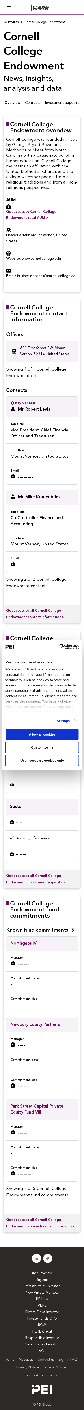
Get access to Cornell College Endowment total (31, 215)
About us (26, 1360)
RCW (42, 1325)
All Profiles (11, 22)
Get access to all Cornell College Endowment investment (36, 879)
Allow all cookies (42, 734)
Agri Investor (42, 1273)
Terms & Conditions (41, 1375)
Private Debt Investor (42, 1312)
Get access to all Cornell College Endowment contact (35, 614)
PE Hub (42, 1299)
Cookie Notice (54, 1367)
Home (10, 1360)
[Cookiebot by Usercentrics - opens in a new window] (60, 646)
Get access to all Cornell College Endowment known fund (40, 1223)
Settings (63, 721)
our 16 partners (31, 669)
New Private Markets (42, 1293)
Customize (39, 747)
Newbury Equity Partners (35, 1025)
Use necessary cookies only (42, 760)
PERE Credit (42, 1331)
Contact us (45, 1360)
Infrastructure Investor (42, 1286)
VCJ (42, 1351)
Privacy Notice (27, 1367)
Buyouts (42, 1280)
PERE (42, 1306)
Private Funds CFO (42, 1318)
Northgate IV (24, 943)
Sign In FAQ (67, 1360)
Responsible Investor (42, 1338)
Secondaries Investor (42, 1344)
